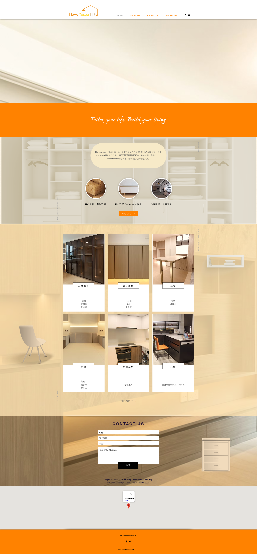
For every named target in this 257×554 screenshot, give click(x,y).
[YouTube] (189, 15)
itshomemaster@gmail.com (119, 483)
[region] (84, 273)
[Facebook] (185, 15)
